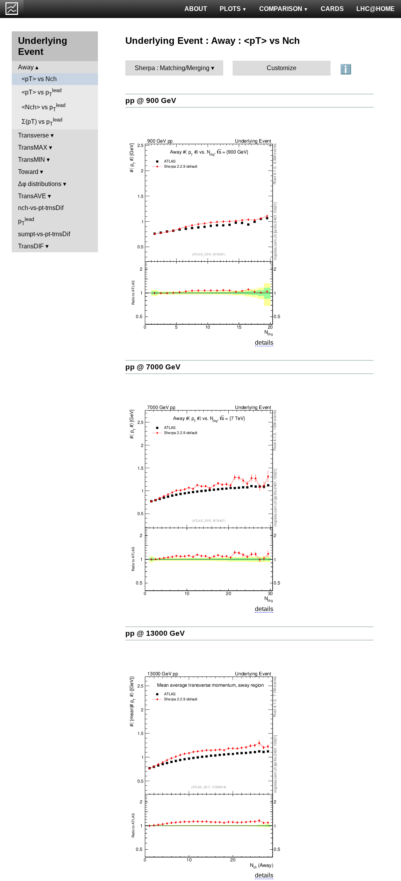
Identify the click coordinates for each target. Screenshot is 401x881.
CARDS (332, 8)
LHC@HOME (375, 8)
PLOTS (230, 8)
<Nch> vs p (43, 107)
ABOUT (195, 8)
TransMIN (31, 159)
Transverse (33, 135)
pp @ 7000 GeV (153, 367)
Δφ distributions (39, 184)
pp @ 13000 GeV (155, 633)
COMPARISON (280, 8)
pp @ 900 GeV (150, 100)
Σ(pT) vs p (42, 122)
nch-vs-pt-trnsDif (40, 207)
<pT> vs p (41, 92)
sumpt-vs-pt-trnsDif (44, 234)
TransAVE (32, 196)
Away (26, 67)
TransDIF (31, 246)
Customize (281, 68)
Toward (28, 171)
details (264, 342)
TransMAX (32, 147)
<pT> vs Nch (39, 79)
